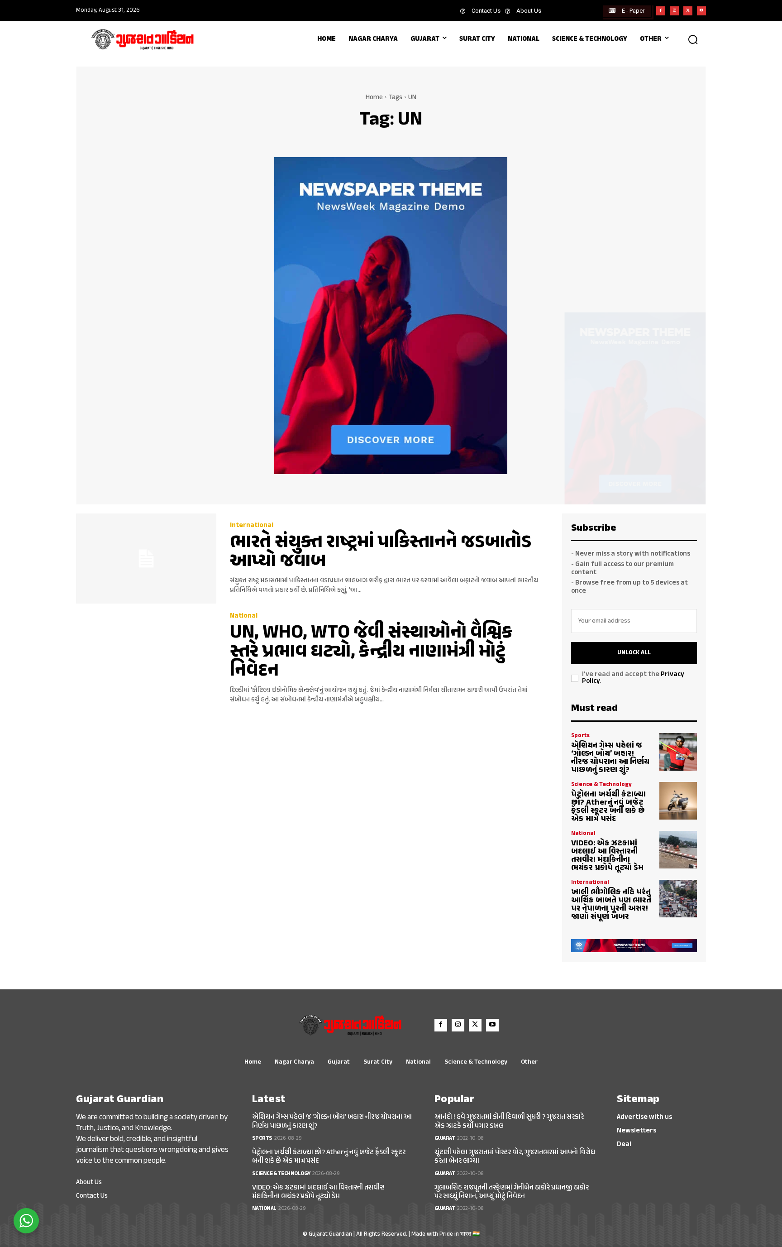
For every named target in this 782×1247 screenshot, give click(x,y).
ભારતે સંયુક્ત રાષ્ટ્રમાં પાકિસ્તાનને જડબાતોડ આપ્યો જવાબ (380, 552)
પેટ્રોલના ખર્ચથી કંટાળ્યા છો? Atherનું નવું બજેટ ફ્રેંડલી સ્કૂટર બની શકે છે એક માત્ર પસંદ (608, 806)
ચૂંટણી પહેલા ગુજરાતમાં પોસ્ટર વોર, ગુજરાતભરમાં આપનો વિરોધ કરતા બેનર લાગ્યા (514, 1157)
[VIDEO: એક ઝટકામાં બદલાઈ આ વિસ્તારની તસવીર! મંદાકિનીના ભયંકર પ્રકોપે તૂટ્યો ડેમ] (678, 849)
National (243, 616)
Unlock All (634, 652)
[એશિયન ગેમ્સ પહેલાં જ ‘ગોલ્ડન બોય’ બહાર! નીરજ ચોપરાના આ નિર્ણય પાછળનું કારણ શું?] (678, 752)
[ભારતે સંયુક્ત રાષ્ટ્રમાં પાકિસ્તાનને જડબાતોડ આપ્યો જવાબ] (146, 558)
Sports (580, 736)
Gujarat (444, 1138)
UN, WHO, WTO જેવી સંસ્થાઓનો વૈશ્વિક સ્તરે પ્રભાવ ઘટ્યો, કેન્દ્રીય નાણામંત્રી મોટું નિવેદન (371, 652)
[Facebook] (660, 10)
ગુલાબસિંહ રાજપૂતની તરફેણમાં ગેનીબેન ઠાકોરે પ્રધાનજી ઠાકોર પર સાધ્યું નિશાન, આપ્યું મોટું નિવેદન (511, 1192)
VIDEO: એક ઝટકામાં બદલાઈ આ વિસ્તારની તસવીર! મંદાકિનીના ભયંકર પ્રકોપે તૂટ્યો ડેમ (607, 855)
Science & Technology (601, 785)
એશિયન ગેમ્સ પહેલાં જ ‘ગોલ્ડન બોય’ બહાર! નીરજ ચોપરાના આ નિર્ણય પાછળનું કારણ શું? (610, 758)
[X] (687, 10)
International (251, 525)
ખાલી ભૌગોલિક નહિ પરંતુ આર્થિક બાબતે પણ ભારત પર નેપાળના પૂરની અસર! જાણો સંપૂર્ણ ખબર (611, 904)
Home (374, 97)
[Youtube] (701, 10)
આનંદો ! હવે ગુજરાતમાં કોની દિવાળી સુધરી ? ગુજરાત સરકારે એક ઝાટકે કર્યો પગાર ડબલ (509, 1122)
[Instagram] (674, 10)
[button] (693, 39)
